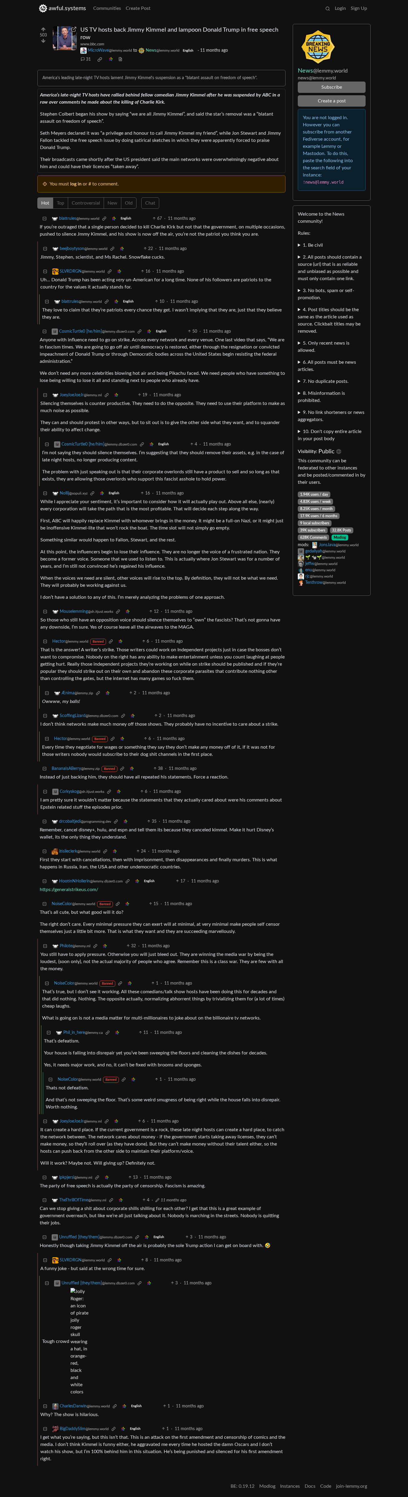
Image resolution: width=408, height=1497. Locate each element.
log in (76, 184)
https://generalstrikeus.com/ (69, 889)
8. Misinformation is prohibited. (321, 397)
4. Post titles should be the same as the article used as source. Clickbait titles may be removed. (329, 320)
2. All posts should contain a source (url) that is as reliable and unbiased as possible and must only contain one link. (330, 268)
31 (88, 59)
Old (129, 203)
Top (60, 203)
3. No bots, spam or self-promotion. (326, 294)
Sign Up (359, 8)
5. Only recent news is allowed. (323, 347)
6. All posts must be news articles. (327, 366)
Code (325, 1486)
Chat (150, 203)
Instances (290, 1486)
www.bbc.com (92, 44)
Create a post (332, 101)
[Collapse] (44, 218)
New (112, 203)
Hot (45, 203)
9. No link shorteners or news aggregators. (331, 416)
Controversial (86, 203)
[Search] (327, 8)
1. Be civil (313, 245)
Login (340, 8)
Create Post (138, 8)
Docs (310, 1486)
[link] (99, 59)
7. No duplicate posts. (326, 381)
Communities (107, 8)
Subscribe (331, 87)
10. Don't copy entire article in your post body (329, 435)
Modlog (340, 537)
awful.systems (67, 8)
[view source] (120, 59)
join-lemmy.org (351, 1486)
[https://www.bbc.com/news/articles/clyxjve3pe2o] (65, 38)
